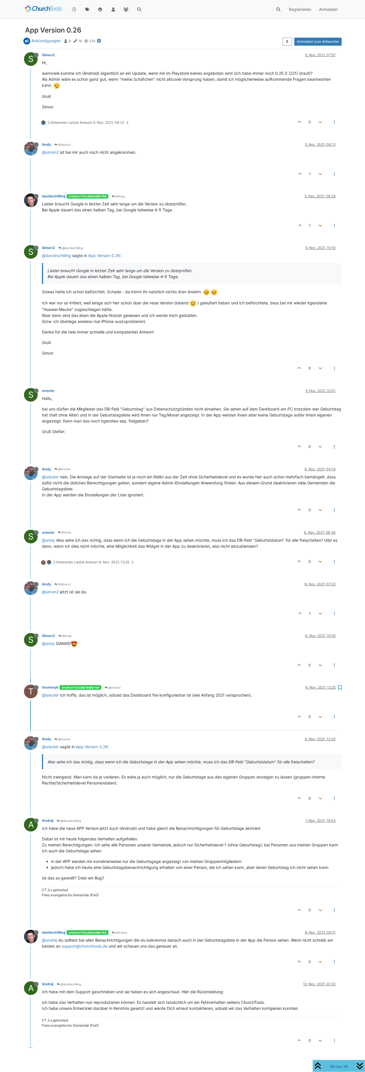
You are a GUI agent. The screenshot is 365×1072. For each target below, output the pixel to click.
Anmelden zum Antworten (318, 41)
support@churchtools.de (85, 946)
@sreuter (64, 469)
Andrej (47, 820)
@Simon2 (64, 144)
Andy (46, 144)
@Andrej (121, 932)
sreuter (48, 391)
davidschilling (54, 196)
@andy (48, 540)
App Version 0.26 (104, 255)
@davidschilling (72, 248)
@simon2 (50, 152)
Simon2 (48, 55)
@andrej (49, 940)
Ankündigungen (46, 40)
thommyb (50, 687)
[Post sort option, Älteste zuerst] (287, 42)
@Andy (120, 196)
